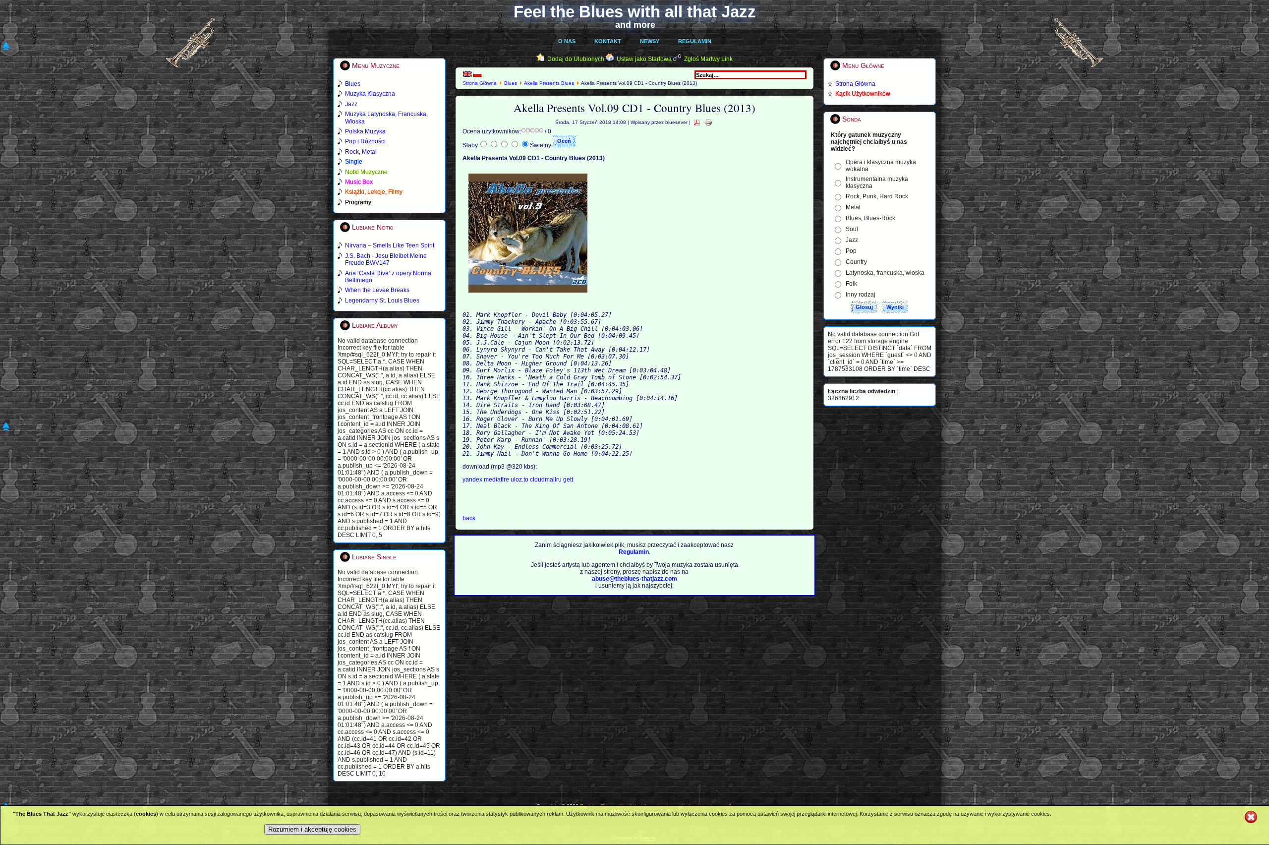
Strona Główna (479, 83)
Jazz (852, 240)
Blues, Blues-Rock (870, 218)
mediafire (496, 479)
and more (635, 25)
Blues (510, 83)
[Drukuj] (708, 122)
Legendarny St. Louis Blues (382, 300)
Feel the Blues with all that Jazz (635, 11)
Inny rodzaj (860, 294)
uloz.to (520, 479)
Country (856, 261)
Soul (852, 229)
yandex (473, 479)
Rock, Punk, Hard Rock (877, 196)
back (468, 518)
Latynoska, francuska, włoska (885, 272)
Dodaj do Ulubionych (575, 59)
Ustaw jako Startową (644, 59)
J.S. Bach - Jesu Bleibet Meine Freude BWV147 (386, 259)
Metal (853, 207)
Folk (851, 283)
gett (568, 479)
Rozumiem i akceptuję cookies (312, 829)
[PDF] (697, 122)
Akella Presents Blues (550, 83)
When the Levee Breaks (377, 290)
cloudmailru (546, 479)
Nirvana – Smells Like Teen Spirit (389, 245)
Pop (851, 250)
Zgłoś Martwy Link (708, 59)
